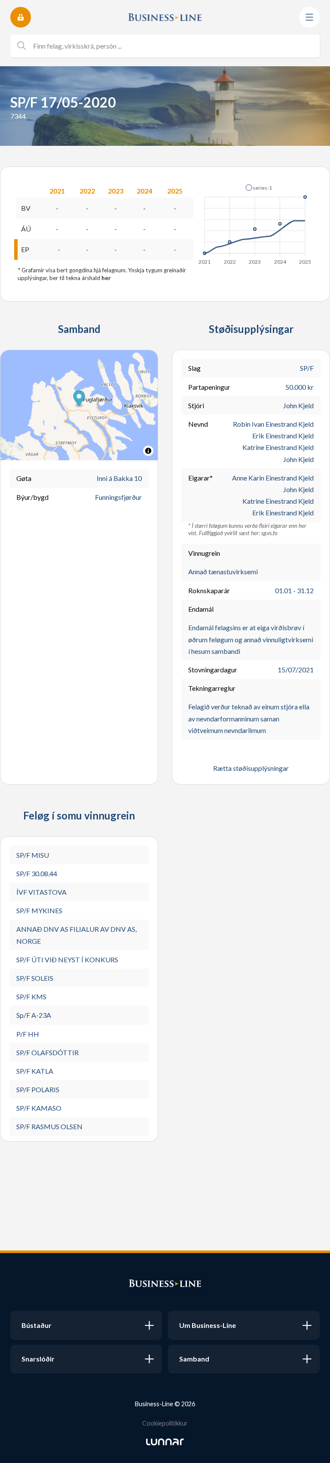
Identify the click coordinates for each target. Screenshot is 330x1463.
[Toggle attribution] (148, 451)
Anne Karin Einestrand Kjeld (273, 478)
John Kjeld (298, 405)
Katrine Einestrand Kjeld (278, 447)
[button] (258, 187)
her (106, 277)
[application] (255, 222)
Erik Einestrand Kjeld (283, 435)
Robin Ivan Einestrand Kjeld (273, 424)
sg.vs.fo (269, 533)
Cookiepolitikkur (165, 1423)
